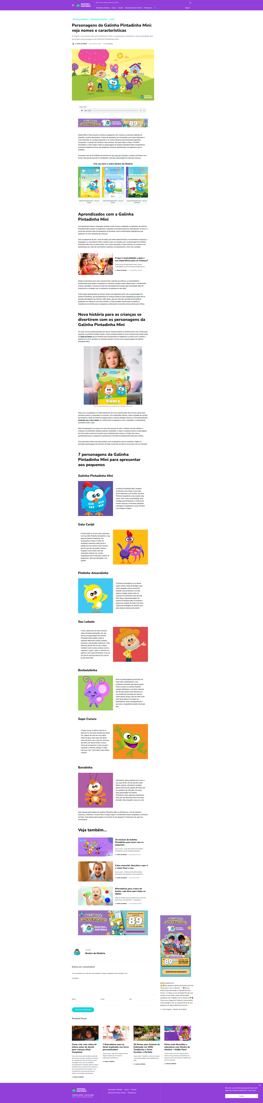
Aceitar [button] (241, 1096)
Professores (132, 1093)
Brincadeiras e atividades (80, 19)
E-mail (103, 999)
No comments (109, 43)
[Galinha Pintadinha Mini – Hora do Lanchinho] (137, 182)
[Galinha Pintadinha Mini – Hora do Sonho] (89, 182)
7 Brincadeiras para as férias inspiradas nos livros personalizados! (116, 1047)
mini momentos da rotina (131, 297)
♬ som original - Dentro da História (173, 1009)
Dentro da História (95, 953)
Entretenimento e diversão (98, 19)
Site (130, 999)
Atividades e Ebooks (115, 1090)
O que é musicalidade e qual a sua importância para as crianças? (131, 259)
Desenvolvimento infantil (117, 1093)
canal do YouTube (121, 155)
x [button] (259, 1085)
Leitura (126, 1090)
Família (112, 19)
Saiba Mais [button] (252, 1090)
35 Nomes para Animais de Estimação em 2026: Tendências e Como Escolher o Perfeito (147, 1048)
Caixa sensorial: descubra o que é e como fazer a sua (131, 866)
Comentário (75, 978)
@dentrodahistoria (167, 983)
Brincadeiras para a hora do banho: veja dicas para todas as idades (130, 891)
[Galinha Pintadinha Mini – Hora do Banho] (113, 182)
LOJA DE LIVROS (89, 1095)
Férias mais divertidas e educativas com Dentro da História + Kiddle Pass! (177, 1047)
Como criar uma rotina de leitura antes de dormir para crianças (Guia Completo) (84, 1048)
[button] (73, 5)
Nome (74, 999)
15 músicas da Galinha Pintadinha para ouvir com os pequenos (129, 842)
